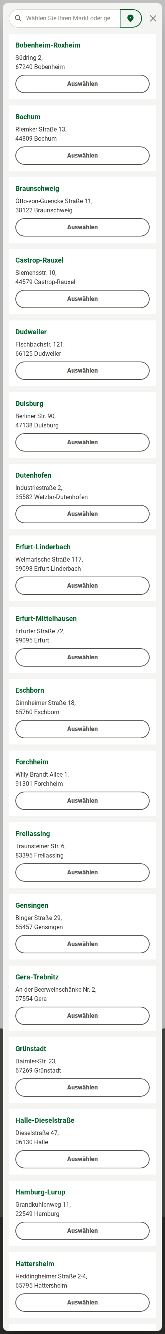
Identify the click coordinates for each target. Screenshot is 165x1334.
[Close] (153, 18)
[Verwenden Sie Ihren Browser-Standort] (131, 18)
